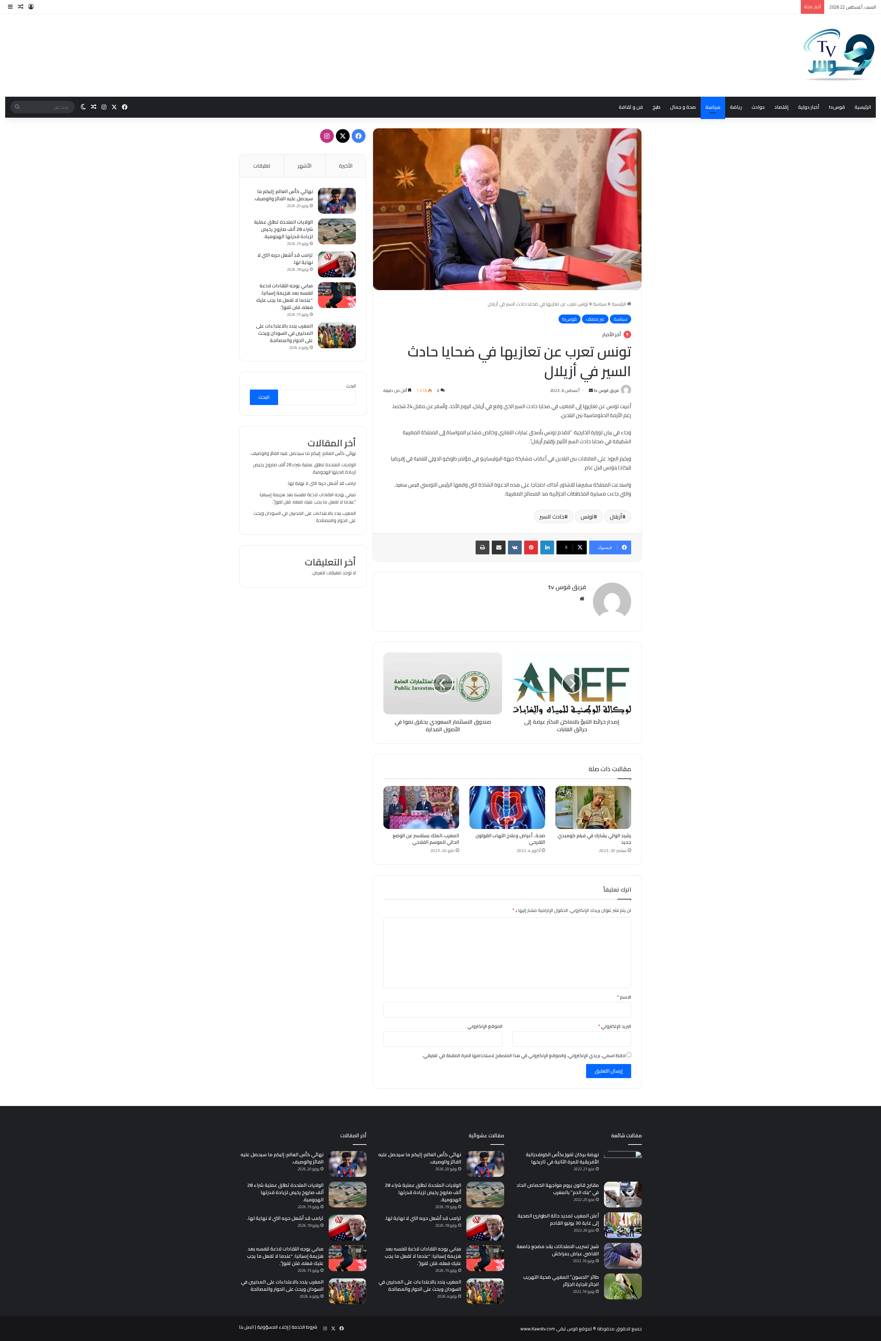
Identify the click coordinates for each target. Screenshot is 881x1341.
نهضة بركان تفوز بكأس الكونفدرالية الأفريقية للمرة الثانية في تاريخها (562, 1158)
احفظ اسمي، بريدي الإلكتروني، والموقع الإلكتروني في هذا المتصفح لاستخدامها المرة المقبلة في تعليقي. (524, 1055)
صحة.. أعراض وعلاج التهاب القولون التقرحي (510, 839)
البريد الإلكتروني (614, 1026)
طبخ (656, 107)
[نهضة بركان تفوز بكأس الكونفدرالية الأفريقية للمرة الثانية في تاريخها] (623, 1164)
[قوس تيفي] (839, 55)
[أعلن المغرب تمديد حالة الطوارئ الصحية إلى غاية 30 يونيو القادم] (623, 1225)
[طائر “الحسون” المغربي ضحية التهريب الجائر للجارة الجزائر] (623, 1286)
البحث (351, 386)
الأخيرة (345, 166)
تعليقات (261, 166)
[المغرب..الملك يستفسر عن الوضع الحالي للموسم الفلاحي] (421, 807)
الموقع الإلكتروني (484, 1026)
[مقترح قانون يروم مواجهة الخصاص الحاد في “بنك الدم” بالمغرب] (623, 1194)
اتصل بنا (246, 1327)
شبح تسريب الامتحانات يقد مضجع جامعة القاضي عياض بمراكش (558, 1250)
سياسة (712, 107)
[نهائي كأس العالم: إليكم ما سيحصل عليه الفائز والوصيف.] (337, 201)
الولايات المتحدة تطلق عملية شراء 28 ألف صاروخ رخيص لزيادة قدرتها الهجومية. (283, 229)
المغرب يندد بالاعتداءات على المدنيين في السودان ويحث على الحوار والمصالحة (284, 333)
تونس (587, 516)
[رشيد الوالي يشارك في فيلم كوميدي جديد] (593, 807)
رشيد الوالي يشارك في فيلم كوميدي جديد (594, 839)
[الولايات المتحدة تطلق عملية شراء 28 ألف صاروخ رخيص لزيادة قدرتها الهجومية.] (337, 231)
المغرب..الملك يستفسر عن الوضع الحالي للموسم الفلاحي (426, 839)
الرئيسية (863, 107)
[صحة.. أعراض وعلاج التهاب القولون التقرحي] (507, 807)
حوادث (758, 107)
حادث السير (552, 516)
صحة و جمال (683, 107)
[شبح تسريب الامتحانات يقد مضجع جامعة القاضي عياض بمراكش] (623, 1256)
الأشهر (304, 166)
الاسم (624, 997)
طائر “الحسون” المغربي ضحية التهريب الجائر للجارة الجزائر (561, 1281)
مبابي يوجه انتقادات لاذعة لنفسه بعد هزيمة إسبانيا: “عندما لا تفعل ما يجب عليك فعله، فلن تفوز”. (284, 296)
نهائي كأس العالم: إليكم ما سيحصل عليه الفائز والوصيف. (283, 195)
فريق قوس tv (606, 390)
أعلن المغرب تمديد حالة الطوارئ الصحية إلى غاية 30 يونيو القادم (558, 1219)
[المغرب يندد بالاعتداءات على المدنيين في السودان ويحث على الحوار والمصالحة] (337, 335)
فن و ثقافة (631, 107)
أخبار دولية (808, 107)
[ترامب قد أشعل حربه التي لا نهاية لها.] (337, 264)
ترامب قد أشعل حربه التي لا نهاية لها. (285, 259)
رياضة (736, 107)
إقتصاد (781, 107)
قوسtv (837, 107)
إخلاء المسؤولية (272, 1327)
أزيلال (616, 516)
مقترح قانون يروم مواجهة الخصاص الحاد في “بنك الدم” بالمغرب (558, 1189)
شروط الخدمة (304, 1327)
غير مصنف (595, 319)
